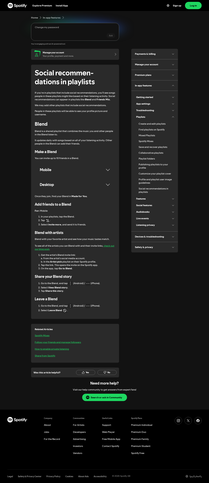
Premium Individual (141, 425)
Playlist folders (147, 158)
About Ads (83, 476)
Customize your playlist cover (155, 173)
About (47, 425)
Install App (62, 5)
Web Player (108, 432)
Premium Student (140, 446)
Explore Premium (42, 5)
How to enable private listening (52, 349)
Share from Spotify (45, 355)
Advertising (79, 439)
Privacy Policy (53, 476)
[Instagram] (178, 420)
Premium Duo (138, 432)
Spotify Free (137, 453)
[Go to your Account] (114, 54)
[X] (188, 420)
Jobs (46, 432)
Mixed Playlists (147, 135)
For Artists (78, 425)
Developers (79, 432)
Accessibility (100, 476)
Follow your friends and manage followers (58, 342)
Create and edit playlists (152, 123)
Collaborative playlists (151, 152)
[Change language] (168, 5)
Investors (78, 446)
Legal (10, 476)
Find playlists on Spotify (152, 129)
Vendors (77, 453)
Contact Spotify (110, 446)
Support (106, 425)
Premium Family (140, 439)
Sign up (177, 5)
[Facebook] (198, 420)
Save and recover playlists (153, 147)
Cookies (69, 476)
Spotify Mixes (42, 335)
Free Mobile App (111, 439)
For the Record (52, 439)
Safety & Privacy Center (29, 476)
